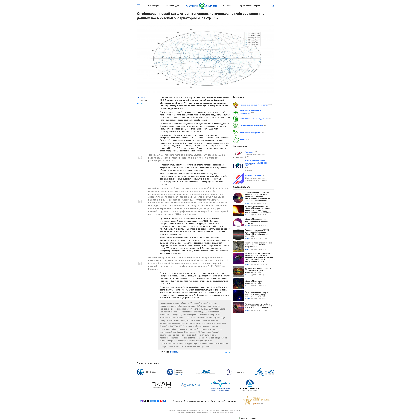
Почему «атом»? (218, 401)
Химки (264, 180)
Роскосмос (175, 352)
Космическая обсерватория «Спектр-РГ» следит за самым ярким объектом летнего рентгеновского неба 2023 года (258, 209)
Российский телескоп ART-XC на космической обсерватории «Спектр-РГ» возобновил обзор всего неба (258, 233)
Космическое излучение (250, 133)
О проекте (177, 401)
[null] (138, 104)
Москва (249, 157)
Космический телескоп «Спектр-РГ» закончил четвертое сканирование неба (258, 270)
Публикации (153, 6)
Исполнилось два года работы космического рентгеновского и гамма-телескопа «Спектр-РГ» (258, 306)
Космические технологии (256, 154)
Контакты (231, 401)
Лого (202, 6)
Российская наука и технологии (254, 105)
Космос (243, 140)
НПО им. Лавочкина (253, 175)
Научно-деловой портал (249, 6)
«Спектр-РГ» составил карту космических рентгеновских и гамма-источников (257, 221)
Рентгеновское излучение (251, 126)
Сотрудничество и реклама (196, 401)
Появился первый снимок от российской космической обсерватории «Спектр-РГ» (257, 294)
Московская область (254, 180)
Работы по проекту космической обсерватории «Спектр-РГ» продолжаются (258, 245)
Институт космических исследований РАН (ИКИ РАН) (256, 162)
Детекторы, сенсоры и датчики (254, 119)
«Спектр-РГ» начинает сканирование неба (254, 282)
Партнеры (227, 6)
